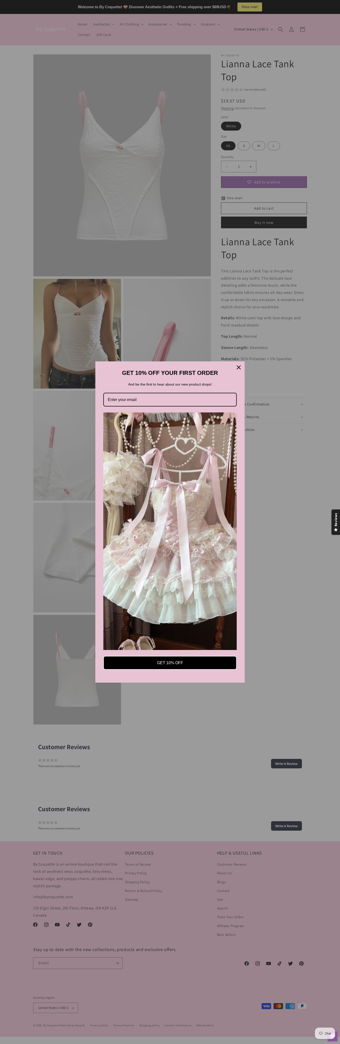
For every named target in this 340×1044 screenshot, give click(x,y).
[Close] (239, 367)
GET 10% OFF (170, 663)
